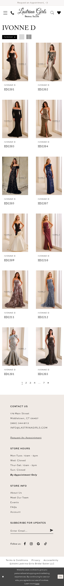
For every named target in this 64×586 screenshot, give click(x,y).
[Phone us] (12, 12)
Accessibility (51, 560)
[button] (5, 12)
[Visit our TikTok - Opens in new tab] (45, 544)
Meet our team (19, 497)
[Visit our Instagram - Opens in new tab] (31, 544)
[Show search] (52, 12)
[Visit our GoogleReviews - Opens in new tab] (38, 544)
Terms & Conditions (17, 560)
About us (16, 492)
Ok (60, 576)
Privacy (35, 560)
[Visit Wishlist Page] (58, 12)
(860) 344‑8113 (19, 423)
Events (14, 502)
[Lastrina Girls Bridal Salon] (31, 12)
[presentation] (15, 62)
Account (15, 511)
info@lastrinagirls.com (28, 427)
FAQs (13, 507)
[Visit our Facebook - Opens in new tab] (25, 544)
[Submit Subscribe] (51, 531)
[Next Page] (48, 382)
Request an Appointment (26, 437)
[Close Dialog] (3, 576)
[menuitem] (5, 12)
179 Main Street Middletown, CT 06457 (24, 416)
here (37, 583)
